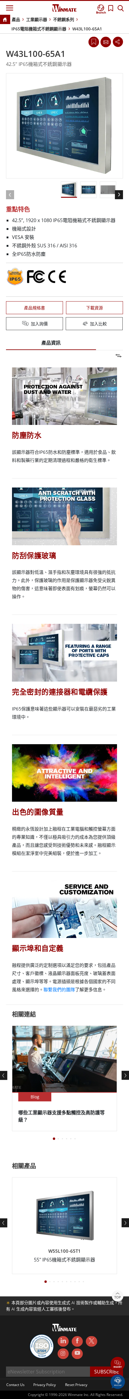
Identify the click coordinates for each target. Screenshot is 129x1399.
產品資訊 (51, 342)
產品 (16, 19)
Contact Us (15, 1384)
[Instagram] (63, 1354)
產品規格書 (34, 308)
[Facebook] (77, 1341)
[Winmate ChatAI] (118, 1381)
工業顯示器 (36, 19)
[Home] (5, 20)
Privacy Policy (44, 1384)
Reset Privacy (76, 1384)
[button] (118, 1364)
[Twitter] (91, 1341)
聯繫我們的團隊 (59, 989)
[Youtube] (77, 1354)
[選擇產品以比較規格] (65, 324)
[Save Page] (93, 41)
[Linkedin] (63, 1341)
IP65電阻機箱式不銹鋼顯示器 (38, 29)
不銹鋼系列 (63, 19)
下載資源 (94, 308)
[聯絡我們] (105, 42)
